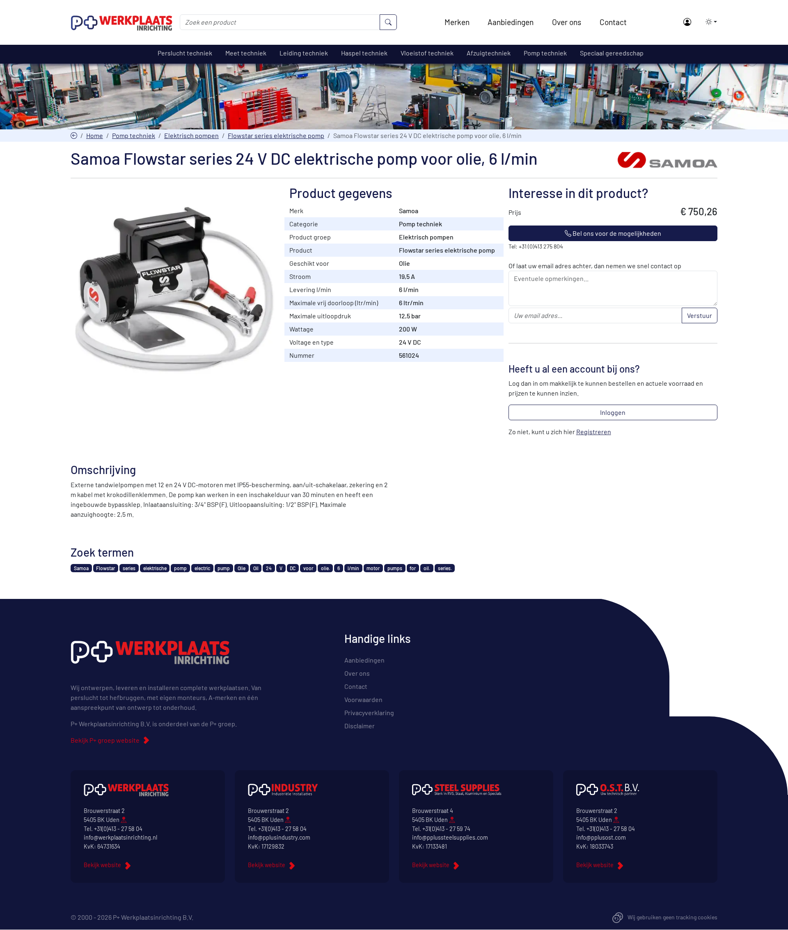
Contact (613, 22)
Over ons (566, 22)
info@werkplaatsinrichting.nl (120, 837)
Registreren (593, 431)
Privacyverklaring (369, 712)
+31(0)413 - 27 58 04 (118, 828)
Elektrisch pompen (191, 135)
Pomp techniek (133, 135)
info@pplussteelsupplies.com (450, 837)
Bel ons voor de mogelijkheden (616, 233)
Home (94, 135)
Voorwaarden (363, 699)
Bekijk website (102, 864)
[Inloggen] (687, 22)
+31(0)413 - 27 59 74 (446, 828)
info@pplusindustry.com (279, 837)
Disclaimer (359, 726)
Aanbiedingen (511, 22)
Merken (457, 22)
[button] (708, 21)
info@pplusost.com (601, 837)
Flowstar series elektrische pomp (276, 135)
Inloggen (612, 412)
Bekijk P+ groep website (105, 740)
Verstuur (699, 315)
